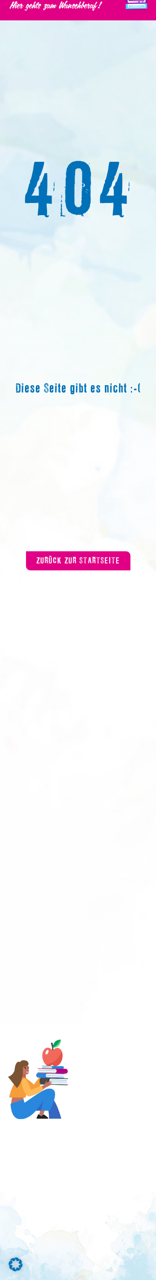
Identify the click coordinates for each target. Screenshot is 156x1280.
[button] (15, 1264)
